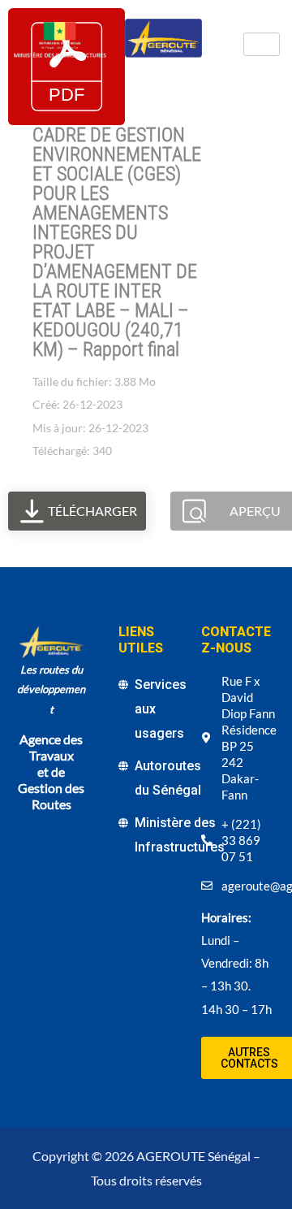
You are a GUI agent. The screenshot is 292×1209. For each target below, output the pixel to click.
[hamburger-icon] (261, 44)
